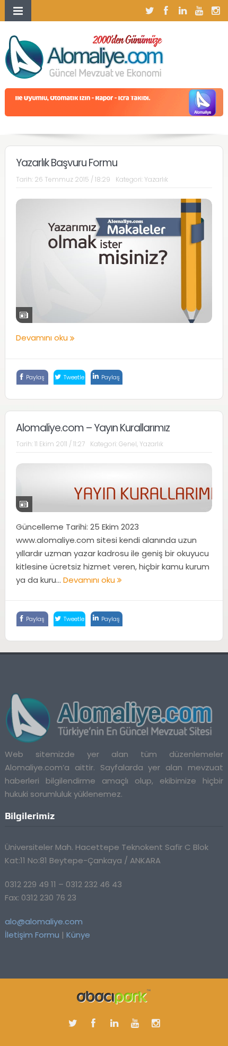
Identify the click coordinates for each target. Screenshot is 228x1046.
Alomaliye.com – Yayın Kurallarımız (93, 428)
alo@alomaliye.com (44, 921)
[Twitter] (149, 11)
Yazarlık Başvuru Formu (66, 163)
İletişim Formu (32, 934)
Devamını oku (43, 337)
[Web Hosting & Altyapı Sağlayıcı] (114, 996)
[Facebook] (166, 11)
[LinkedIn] (182, 11)
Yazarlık (156, 179)
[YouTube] (199, 11)
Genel (128, 443)
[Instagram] (215, 11)
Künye (78, 934)
